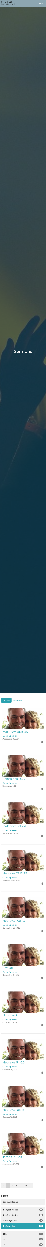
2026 (22, 1234)
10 (26, 1185)
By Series (17, 700)
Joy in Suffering (10, 1202)
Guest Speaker (22, 1221)
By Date (6, 700)
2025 (22, 1239)
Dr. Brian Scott (22, 1226)
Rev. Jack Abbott (22, 1210)
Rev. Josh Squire (22, 1215)
